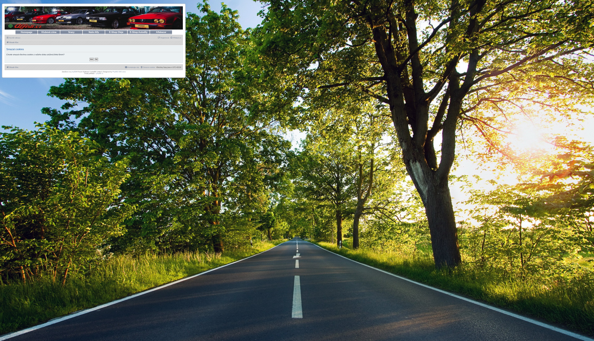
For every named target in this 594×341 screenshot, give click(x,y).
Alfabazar (161, 32)
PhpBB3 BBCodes (119, 72)
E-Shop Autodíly (138, 32)
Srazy (71, 32)
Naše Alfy (94, 32)
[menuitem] (175, 38)
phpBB (73, 72)
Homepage (26, 32)
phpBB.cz (99, 73)
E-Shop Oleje (116, 32)
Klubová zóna (48, 32)
